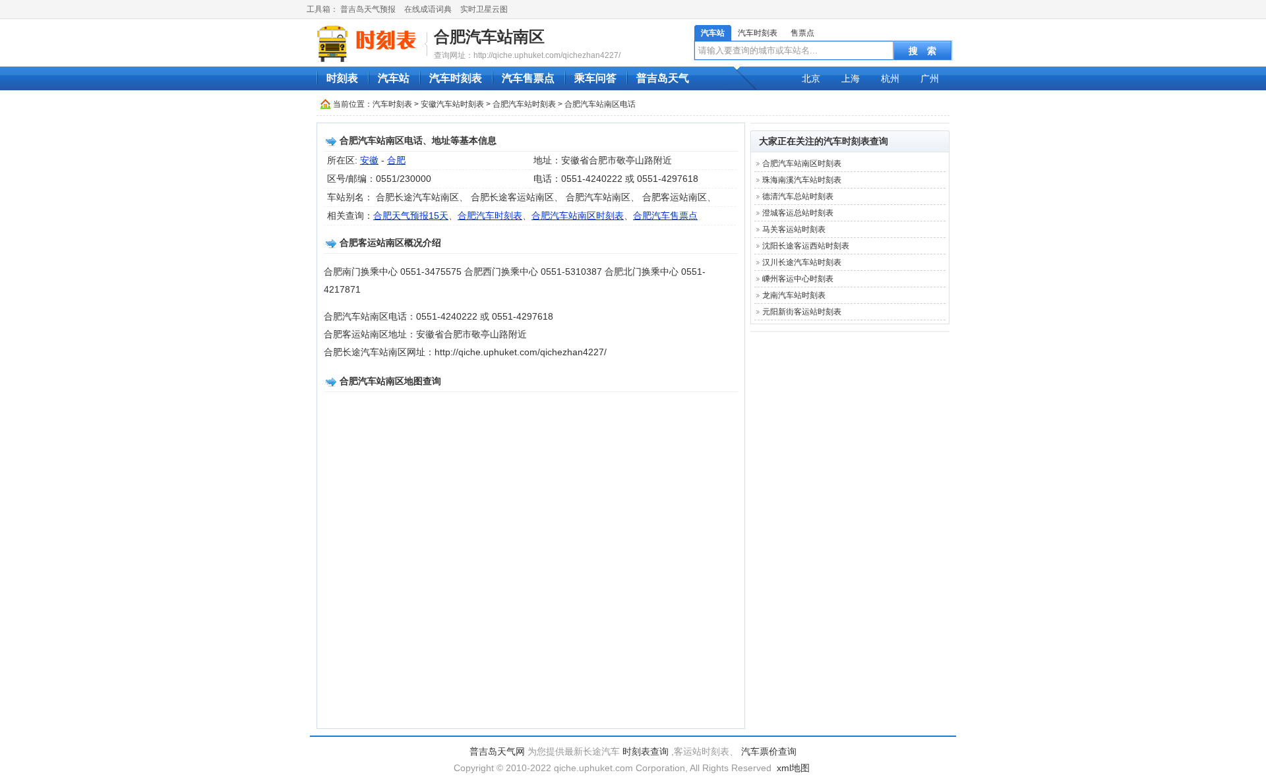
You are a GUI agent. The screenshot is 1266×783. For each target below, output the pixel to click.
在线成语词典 (428, 9)
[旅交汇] (368, 43)
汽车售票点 (528, 78)
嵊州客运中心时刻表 (797, 278)
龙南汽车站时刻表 (794, 295)
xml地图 (793, 768)
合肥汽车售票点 (665, 215)
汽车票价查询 (769, 751)
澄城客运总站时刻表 (797, 213)
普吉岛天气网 (497, 751)
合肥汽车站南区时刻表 (577, 215)
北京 (811, 78)
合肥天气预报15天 (410, 215)
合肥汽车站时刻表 (524, 104)
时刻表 (342, 78)
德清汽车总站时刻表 (797, 196)
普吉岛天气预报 (368, 9)
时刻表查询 (645, 751)
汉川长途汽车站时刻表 (801, 262)
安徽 (369, 160)
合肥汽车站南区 (489, 36)
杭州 (890, 78)
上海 (850, 78)
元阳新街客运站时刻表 (801, 311)
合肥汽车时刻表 (490, 215)
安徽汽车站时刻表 (452, 104)
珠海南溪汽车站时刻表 (801, 180)
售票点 (802, 33)
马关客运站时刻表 (794, 229)
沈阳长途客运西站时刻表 (805, 245)
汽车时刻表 (757, 33)
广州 (929, 78)
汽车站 (713, 33)
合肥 (396, 160)
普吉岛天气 (662, 78)
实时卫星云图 (484, 9)
